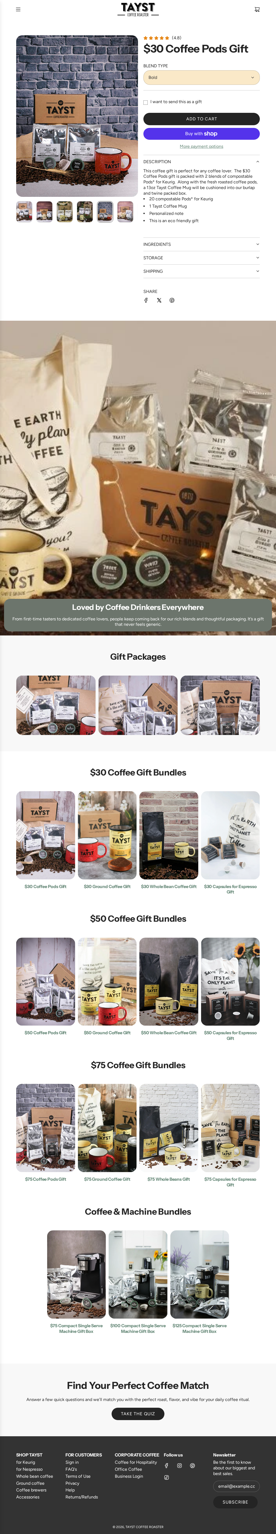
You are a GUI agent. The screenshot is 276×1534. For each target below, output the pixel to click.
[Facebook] (166, 1466)
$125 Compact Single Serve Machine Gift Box (199, 1328)
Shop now (55, 719)
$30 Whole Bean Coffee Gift (169, 886)
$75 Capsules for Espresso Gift (230, 1181)
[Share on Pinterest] (172, 301)
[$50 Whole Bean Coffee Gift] (168, 982)
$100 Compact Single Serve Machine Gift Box (137, 1328)
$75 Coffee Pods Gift (45, 1179)
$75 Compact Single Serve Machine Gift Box (76, 1328)
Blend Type (155, 65)
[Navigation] (18, 9)
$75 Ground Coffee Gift (107, 1179)
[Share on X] (159, 301)
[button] (20, 116)
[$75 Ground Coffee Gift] (107, 1128)
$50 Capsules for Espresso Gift (230, 1035)
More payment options (201, 146)
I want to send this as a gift (176, 101)
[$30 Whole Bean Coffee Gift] (168, 835)
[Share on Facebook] (146, 301)
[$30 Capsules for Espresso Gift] (230, 835)
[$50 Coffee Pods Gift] (45, 982)
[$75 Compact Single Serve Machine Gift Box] (76, 1274)
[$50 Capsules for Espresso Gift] (230, 982)
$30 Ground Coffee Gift (107, 886)
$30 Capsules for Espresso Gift (230, 889)
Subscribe (235, 1502)
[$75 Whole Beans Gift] (168, 1128)
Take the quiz (138, 1413)
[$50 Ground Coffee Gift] (107, 982)
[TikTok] (166, 1477)
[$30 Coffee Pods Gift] (45, 835)
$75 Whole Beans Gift (168, 1179)
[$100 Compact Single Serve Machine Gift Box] (138, 1274)
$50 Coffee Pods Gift (46, 1032)
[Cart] (257, 9)
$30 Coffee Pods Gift (46, 886)
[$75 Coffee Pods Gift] (45, 1128)
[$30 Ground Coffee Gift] (107, 835)
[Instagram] (179, 1466)
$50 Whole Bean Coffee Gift (169, 1032)
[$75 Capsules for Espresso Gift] (230, 1128)
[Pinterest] (192, 1466)
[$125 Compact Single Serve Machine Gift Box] (199, 1274)
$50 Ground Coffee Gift (107, 1032)
